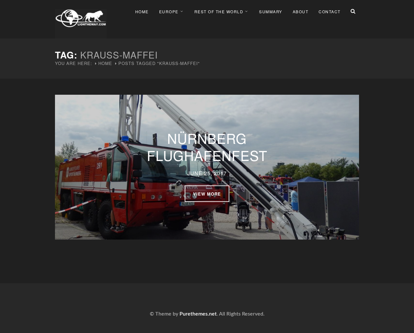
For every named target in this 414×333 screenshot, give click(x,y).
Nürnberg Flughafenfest (207, 146)
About (301, 11)
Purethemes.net (198, 314)
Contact (330, 11)
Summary (270, 11)
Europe (169, 11)
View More (207, 193)
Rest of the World (219, 11)
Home (142, 11)
